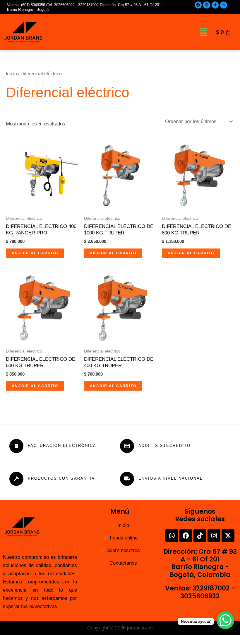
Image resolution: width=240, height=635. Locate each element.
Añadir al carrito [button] (35, 253)
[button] (203, 32)
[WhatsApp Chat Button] (225, 620)
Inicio (11, 73)
